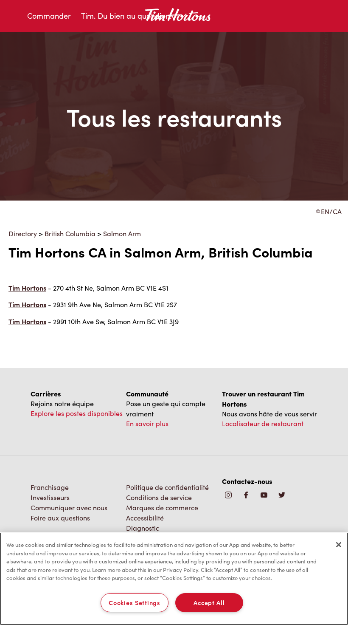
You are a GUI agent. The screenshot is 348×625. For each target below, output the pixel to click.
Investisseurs (50, 497)
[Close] (338, 544)
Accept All (209, 602)
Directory (22, 233)
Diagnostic (142, 527)
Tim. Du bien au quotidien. (126, 16)
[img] (281, 495)
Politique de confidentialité (167, 487)
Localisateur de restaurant (262, 423)
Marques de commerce (162, 507)
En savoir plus (147, 423)
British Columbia (70, 233)
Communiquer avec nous (69, 507)
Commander (49, 16)
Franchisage (50, 487)
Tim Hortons (27, 288)
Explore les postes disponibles (77, 413)
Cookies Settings (134, 602)
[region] (174, 578)
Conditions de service (159, 497)
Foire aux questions (60, 517)
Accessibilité (145, 517)
